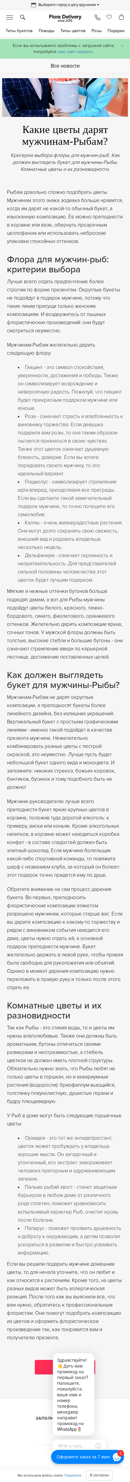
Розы (97, 30)
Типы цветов (73, 30)
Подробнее (72, 1475)
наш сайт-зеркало (75, 51)
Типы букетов (19, 30)
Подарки (116, 30)
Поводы (46, 30)
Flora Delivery (65, 18)
